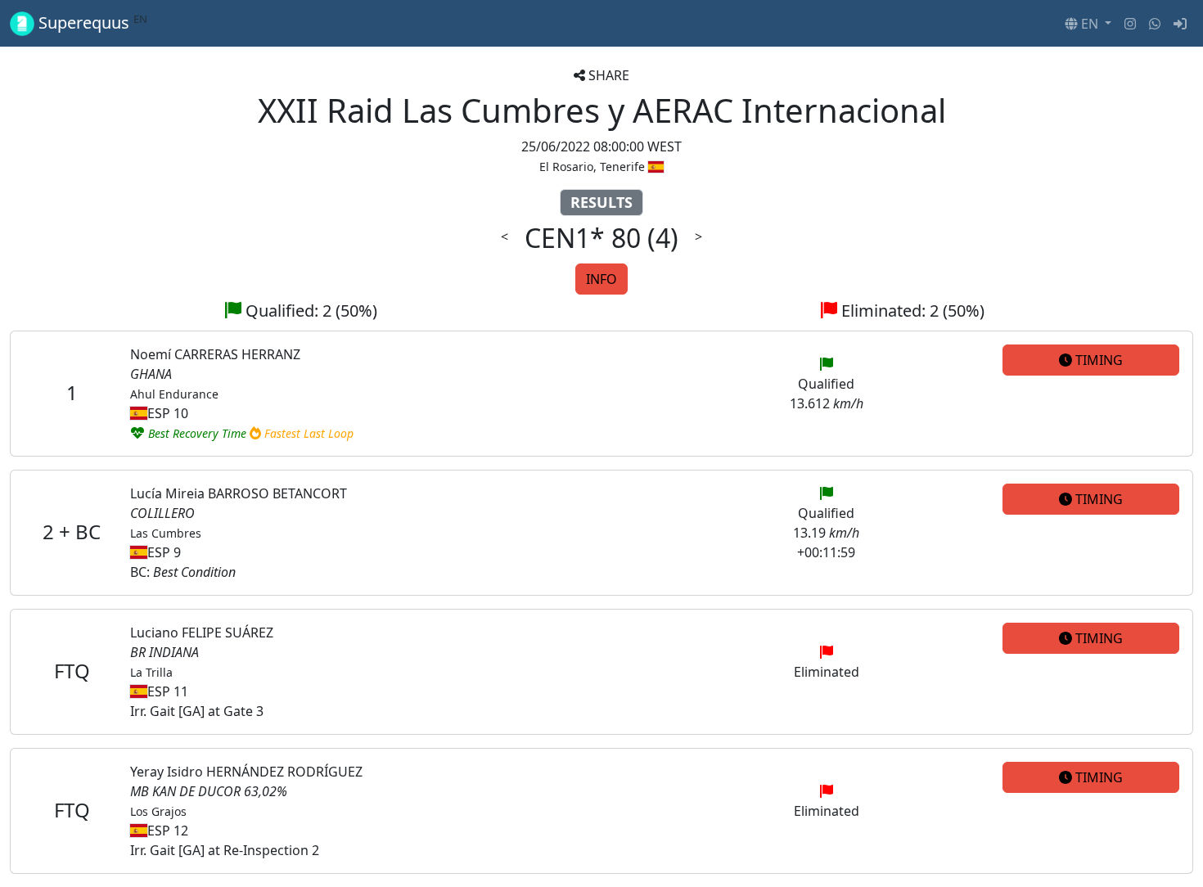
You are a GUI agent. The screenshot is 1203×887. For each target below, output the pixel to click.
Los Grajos (158, 811)
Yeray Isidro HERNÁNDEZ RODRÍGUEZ (246, 772)
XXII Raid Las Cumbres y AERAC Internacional (602, 110)
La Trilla (151, 672)
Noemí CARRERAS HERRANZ (215, 354)
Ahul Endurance (174, 394)
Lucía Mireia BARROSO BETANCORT (238, 493)
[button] (1088, 23)
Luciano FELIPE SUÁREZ (201, 633)
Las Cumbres (165, 533)
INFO (601, 279)
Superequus (90, 22)
